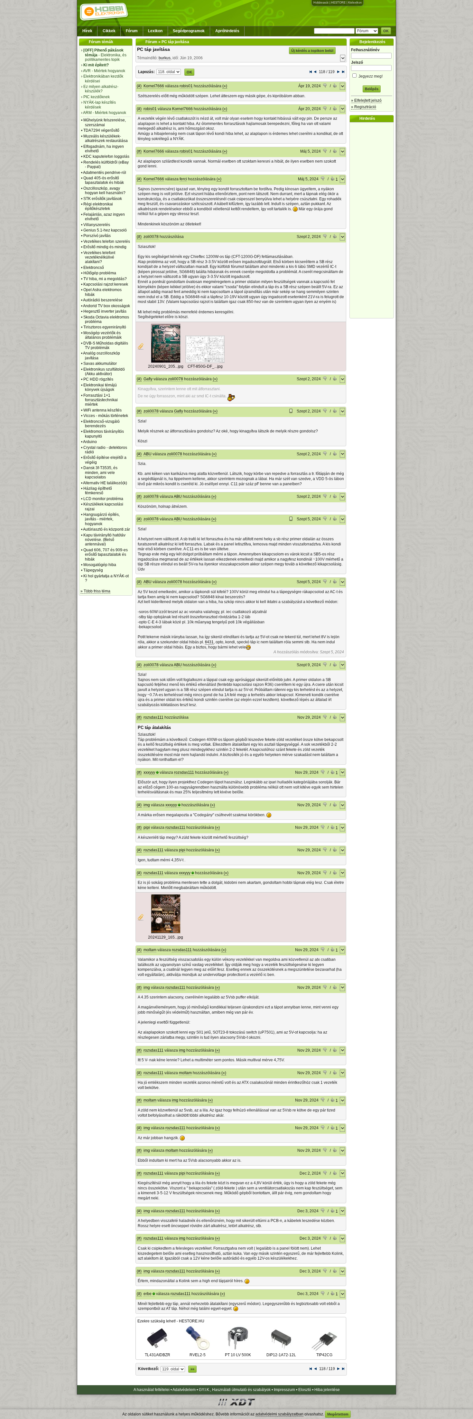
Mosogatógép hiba (99, 565)
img (147, 805)
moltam (150, 950)
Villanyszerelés (96, 224)
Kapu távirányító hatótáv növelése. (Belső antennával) (104, 540)
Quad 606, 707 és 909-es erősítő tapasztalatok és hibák (105, 555)
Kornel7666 (154, 86)
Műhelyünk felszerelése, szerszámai (104, 122)
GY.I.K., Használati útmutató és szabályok (235, 1389)
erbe (148, 1293)
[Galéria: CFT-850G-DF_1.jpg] (205, 361)
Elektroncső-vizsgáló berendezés (101, 423)
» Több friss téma (95, 591)
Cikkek (109, 31)
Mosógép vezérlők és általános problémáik (102, 335)
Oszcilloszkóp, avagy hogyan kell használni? (104, 190)
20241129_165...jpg (165, 937)
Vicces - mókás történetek (105, 415)
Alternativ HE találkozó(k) (105, 483)
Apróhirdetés (227, 31)
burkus (165, 58)
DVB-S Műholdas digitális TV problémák (105, 345)
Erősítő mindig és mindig (104, 247)
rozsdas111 (153, 717)
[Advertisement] (373, 220)
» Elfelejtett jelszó (366, 100)
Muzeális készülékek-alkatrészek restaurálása (105, 138)
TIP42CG (324, 1355)
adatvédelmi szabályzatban (279, 1414)
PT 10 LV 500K (238, 1355)
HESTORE (338, 2)
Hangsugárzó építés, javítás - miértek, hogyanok (101, 519)
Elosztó (304, 1389)
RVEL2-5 (198, 1355)
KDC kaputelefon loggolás (106, 156)
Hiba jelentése (327, 1389)
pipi (147, 827)
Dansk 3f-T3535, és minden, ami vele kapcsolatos (100, 472)
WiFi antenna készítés (102, 410)
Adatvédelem (184, 1389)
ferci (183, 179)
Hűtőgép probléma (99, 273)
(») (224, 86)
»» (192, 1369)
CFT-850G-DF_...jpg (205, 366)
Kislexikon (355, 2)
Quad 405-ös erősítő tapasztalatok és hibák (103, 180)
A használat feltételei (152, 1389)
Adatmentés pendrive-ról (104, 172)
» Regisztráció (363, 107)
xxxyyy (149, 772)
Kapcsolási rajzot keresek (105, 284)
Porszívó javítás (97, 235)
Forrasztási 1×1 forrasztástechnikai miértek (100, 400)
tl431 (209, 642)
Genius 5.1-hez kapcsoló (105, 230)
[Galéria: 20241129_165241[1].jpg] (166, 932)
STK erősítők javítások (102, 198)
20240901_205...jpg (165, 366)
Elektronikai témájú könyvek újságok (100, 387)
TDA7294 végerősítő (101, 130)
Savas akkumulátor (100, 363)
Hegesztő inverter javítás (104, 311)
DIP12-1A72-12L (281, 1355)
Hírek (87, 31)
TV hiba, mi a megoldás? (105, 279)
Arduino (90, 442)
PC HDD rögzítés (98, 379)
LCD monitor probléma (103, 499)
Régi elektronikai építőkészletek (98, 206)
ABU (148, 454)
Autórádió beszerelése (103, 300)
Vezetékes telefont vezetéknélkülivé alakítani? (99, 257)
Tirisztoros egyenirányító (104, 327)
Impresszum (284, 1389)
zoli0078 (151, 236)
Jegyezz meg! (370, 76)
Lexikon (155, 31)
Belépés (371, 89)
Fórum (132, 31)
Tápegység (93, 570)
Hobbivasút (321, 2)
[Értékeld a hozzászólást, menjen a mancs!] (325, 86)
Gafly (148, 379)
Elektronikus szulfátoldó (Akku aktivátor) (104, 371)
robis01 (186, 86)
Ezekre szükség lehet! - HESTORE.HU (170, 1321)
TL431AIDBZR (157, 1355)
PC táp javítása (153, 49)
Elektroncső (93, 267)
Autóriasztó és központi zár (106, 529)
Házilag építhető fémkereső (97, 490)
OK (386, 31)
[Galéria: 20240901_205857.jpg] (166, 361)
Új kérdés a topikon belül (312, 50)
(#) (139, 86)
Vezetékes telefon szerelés (106, 241)
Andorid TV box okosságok (106, 306)
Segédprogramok (189, 31)
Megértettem (337, 1414)
